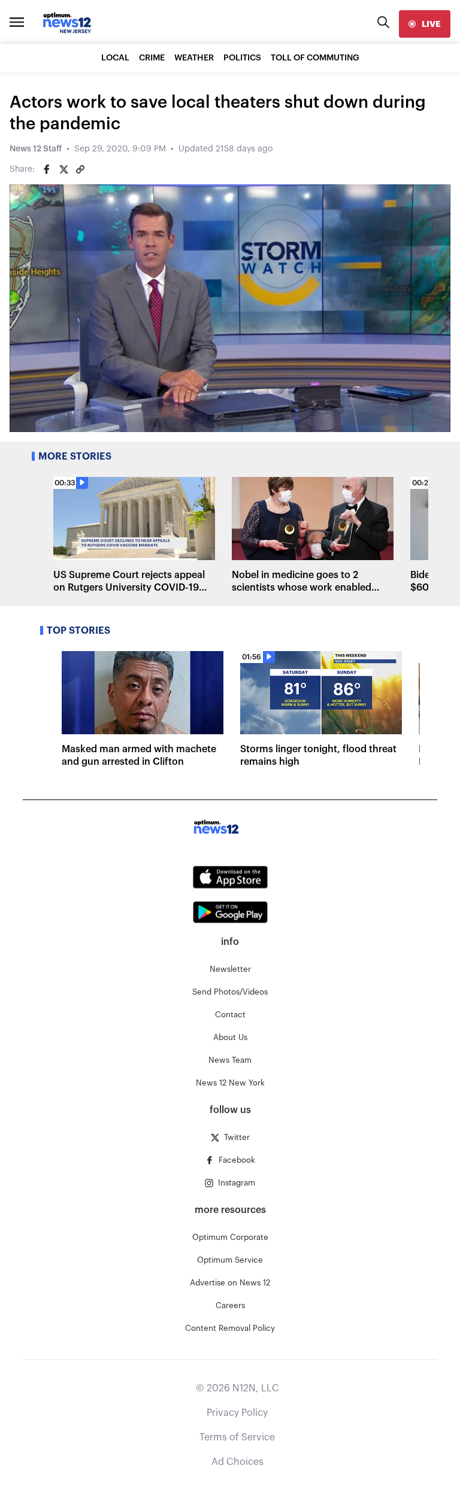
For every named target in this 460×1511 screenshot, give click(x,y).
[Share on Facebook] (47, 169)
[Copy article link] (80, 169)
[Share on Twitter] (63, 169)
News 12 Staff (36, 149)
